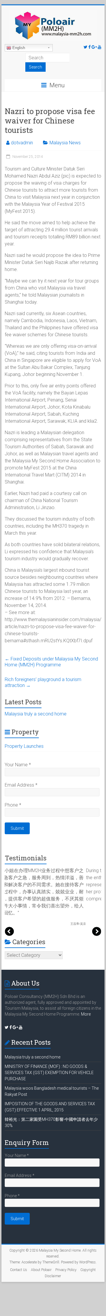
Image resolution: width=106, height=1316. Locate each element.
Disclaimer (53, 1276)
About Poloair (41, 1270)
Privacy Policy (66, 1270)
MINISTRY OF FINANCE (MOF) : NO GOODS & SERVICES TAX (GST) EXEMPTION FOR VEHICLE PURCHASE (49, 1072)
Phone (13, 805)
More (86, 1014)
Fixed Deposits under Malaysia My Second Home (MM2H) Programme (51, 662)
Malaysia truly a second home (36, 714)
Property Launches (24, 746)
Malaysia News (65, 143)
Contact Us (18, 1270)
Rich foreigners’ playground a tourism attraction (43, 682)
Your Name (18, 764)
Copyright (88, 1270)
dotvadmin (22, 143)
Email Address (21, 785)
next (96, 931)
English (18, 48)
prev (9, 931)
